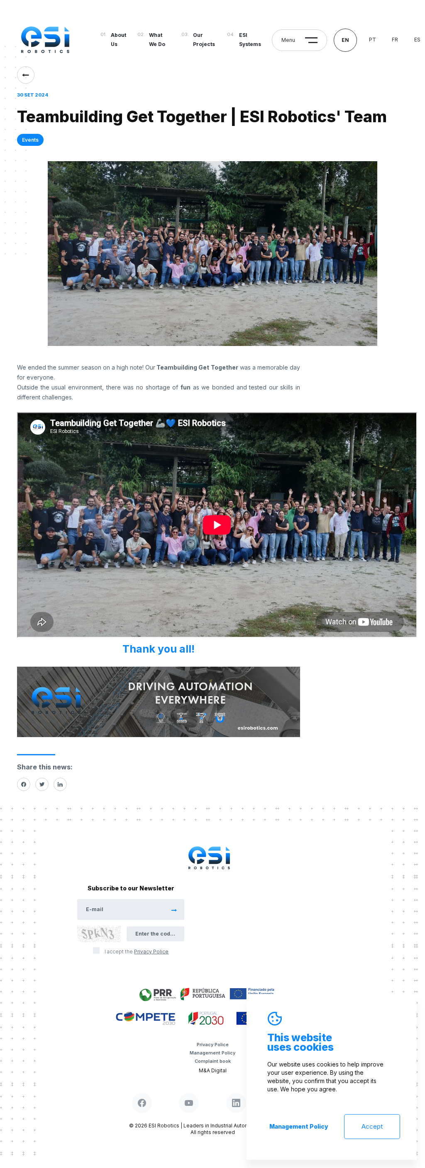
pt (372, 39)
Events (30, 140)
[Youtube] (189, 1103)
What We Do (157, 39)
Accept (372, 1126)
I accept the (137, 951)
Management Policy (212, 1053)
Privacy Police (213, 1044)
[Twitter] (42, 784)
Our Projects (204, 39)
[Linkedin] (60, 784)
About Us (118, 39)
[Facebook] (23, 784)
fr (395, 39)
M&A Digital (213, 1070)
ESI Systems (250, 39)
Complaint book (213, 1061)
